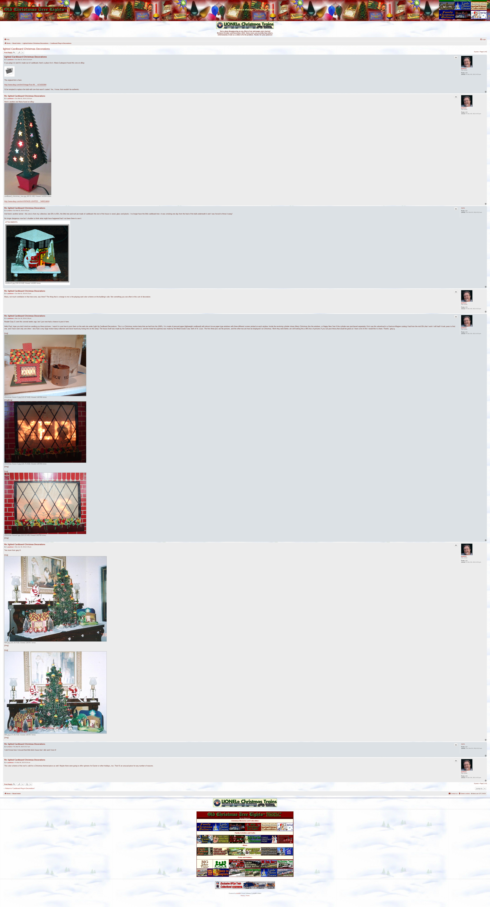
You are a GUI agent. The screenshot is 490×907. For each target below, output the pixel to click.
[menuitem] (6, 39)
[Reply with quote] (456, 57)
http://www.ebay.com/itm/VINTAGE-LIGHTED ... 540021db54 (26, 201)
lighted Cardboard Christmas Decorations (26, 48)
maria (463, 208)
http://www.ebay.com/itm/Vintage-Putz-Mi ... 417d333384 (25, 85)
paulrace (464, 68)
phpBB (238, 893)
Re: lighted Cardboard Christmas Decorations (24, 96)
